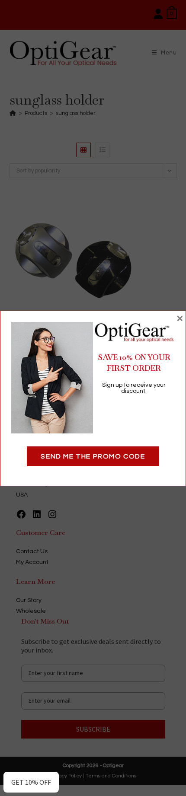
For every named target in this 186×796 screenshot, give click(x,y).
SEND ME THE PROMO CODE (93, 456)
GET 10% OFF (31, 782)
